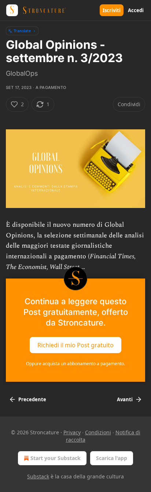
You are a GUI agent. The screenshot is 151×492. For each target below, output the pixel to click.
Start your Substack (55, 458)
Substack (38, 476)
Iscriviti (112, 10)
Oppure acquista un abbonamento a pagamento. (75, 363)
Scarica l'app (111, 458)
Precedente (32, 399)
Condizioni (98, 432)
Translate (22, 30)
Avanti (125, 399)
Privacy (72, 432)
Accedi (136, 10)
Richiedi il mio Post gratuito (75, 345)
